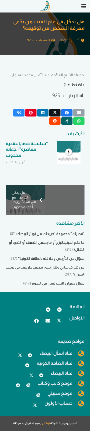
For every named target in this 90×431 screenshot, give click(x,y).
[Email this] (78, 112)
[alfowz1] (45, 6)
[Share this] (66, 112)
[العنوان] (28, 385)
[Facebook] (36, 320)
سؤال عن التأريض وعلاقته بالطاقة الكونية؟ (51, 258)
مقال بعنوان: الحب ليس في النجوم (58, 283)
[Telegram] (59, 309)
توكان (46, 423)
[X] (59, 320)
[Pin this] (30, 112)
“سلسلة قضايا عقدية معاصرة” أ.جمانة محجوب (27, 149)
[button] (83, 6)
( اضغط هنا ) (74, 84)
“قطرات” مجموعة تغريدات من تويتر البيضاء (51, 234)
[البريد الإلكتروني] (48, 320)
